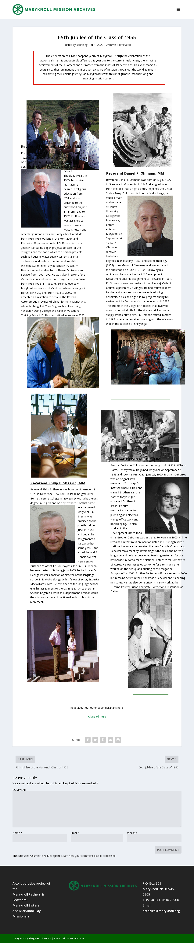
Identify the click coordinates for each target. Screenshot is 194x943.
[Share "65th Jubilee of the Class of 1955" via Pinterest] (103, 740)
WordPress (77, 938)
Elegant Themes (40, 938)
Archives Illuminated (118, 45)
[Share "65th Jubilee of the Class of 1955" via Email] (110, 740)
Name (17, 833)
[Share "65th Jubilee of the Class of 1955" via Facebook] (88, 740)
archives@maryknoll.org (161, 911)
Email (75, 833)
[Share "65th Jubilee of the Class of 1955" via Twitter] (95, 740)
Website (132, 833)
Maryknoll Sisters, (26, 905)
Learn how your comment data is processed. (88, 856)
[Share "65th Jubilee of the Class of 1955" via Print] (118, 740)
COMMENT (20, 789)
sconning (82, 45)
